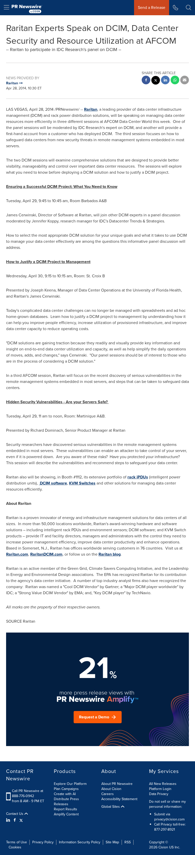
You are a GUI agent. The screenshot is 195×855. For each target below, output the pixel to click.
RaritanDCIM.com (46, 554)
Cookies (15, 847)
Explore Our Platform (70, 783)
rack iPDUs (137, 477)
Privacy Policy (43, 842)
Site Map (112, 842)
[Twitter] (21, 820)
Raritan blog (110, 554)
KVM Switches (82, 483)
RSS (127, 842)
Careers (107, 794)
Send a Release (151, 7)
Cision (163, 847)
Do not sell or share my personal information (167, 804)
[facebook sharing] (146, 81)
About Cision (111, 789)
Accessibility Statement (119, 799)
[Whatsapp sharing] (175, 81)
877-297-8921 (164, 829)
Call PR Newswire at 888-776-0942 (27, 793)
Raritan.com (17, 554)
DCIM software (53, 483)
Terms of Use (16, 842)
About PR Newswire (117, 783)
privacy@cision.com (169, 819)
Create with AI (65, 794)
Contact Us (15, 813)
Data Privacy (158, 794)
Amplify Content (66, 814)
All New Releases (162, 783)
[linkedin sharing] (165, 81)
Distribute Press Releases (66, 801)
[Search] (188, 7)
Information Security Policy (79, 842)
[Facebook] (14, 820)
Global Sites (111, 806)
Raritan (90, 109)
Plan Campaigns (66, 789)
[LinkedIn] (8, 820)
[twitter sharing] (155, 81)
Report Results (65, 809)
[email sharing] (184, 81)
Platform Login (160, 789)
